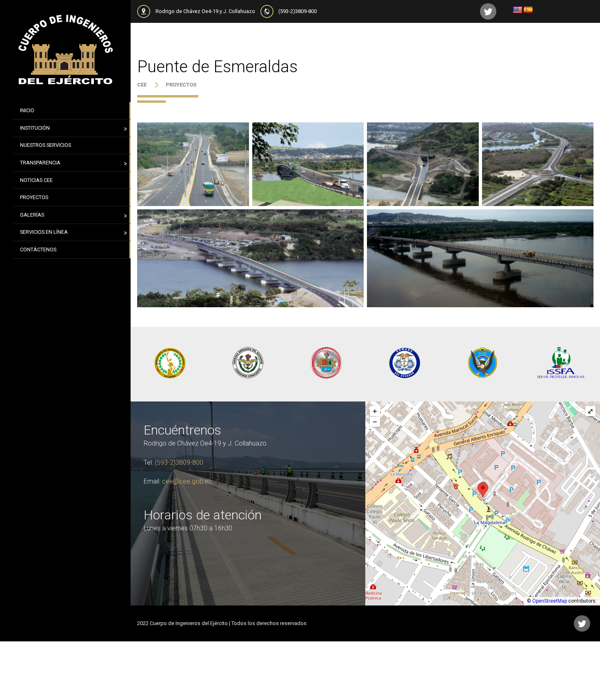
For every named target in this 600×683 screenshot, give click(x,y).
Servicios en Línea (44, 232)
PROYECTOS (181, 85)
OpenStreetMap (549, 601)
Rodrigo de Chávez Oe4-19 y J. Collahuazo (205, 11)
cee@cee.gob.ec (187, 481)
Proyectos (34, 197)
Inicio (27, 110)
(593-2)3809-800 (297, 11)
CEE (142, 85)
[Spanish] (528, 10)
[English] (517, 10)
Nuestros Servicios (45, 145)
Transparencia (40, 163)
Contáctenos (38, 249)
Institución (35, 128)
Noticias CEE (36, 180)
